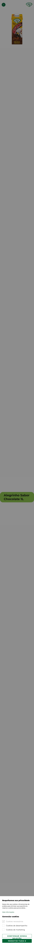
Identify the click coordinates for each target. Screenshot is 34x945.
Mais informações (8, 912)
